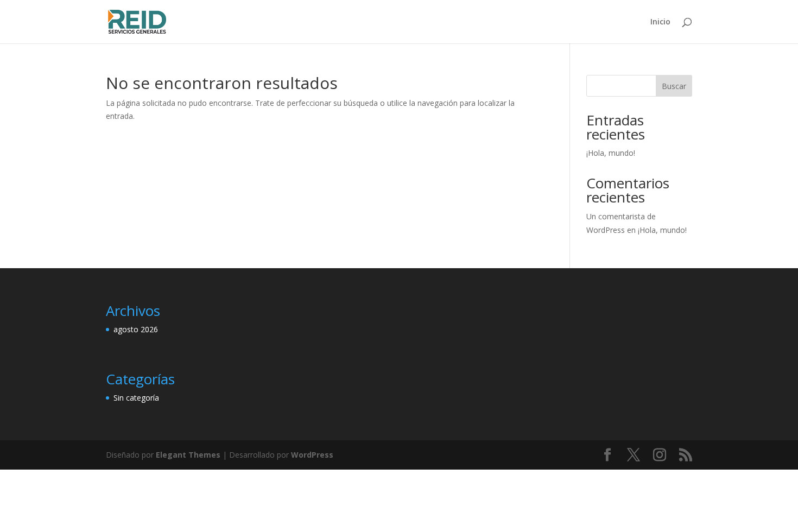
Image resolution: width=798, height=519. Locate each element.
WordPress (312, 455)
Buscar (674, 86)
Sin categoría (136, 398)
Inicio (660, 22)
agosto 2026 (135, 329)
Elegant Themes (188, 455)
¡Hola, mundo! (610, 153)
